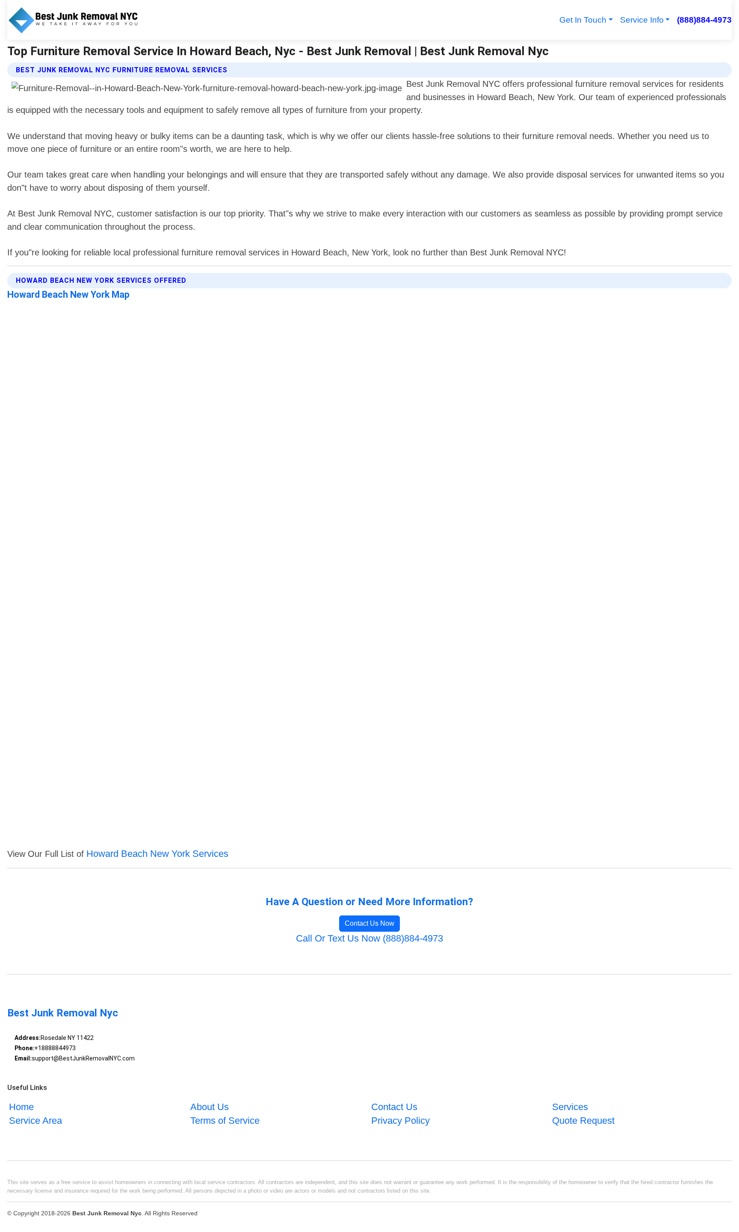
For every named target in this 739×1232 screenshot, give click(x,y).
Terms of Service (225, 1120)
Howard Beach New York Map (68, 294)
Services (570, 1107)
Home (21, 1107)
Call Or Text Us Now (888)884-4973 (369, 938)
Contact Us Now (369, 923)
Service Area (35, 1120)
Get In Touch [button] (582, 19)
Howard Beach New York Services (157, 853)
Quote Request (583, 1120)
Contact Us (394, 1107)
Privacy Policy (400, 1120)
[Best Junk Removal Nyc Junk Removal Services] (73, 19)
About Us (209, 1107)
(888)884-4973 (704, 19)
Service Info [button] (642, 19)
